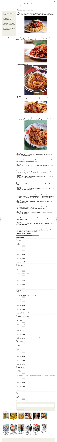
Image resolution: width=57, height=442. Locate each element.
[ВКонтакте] (20, 235)
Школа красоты (28, 3)
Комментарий (19, 403)
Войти (52, 0)
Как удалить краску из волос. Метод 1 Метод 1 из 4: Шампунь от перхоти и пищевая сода (9, 32)
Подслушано (31, 6)
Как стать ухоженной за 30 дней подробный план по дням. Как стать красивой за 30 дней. (9, 28)
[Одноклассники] (35, 235)
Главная (23, 6)
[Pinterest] (28, 235)
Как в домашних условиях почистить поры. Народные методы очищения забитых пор (9, 24)
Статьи (27, 6)
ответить (23, 250)
